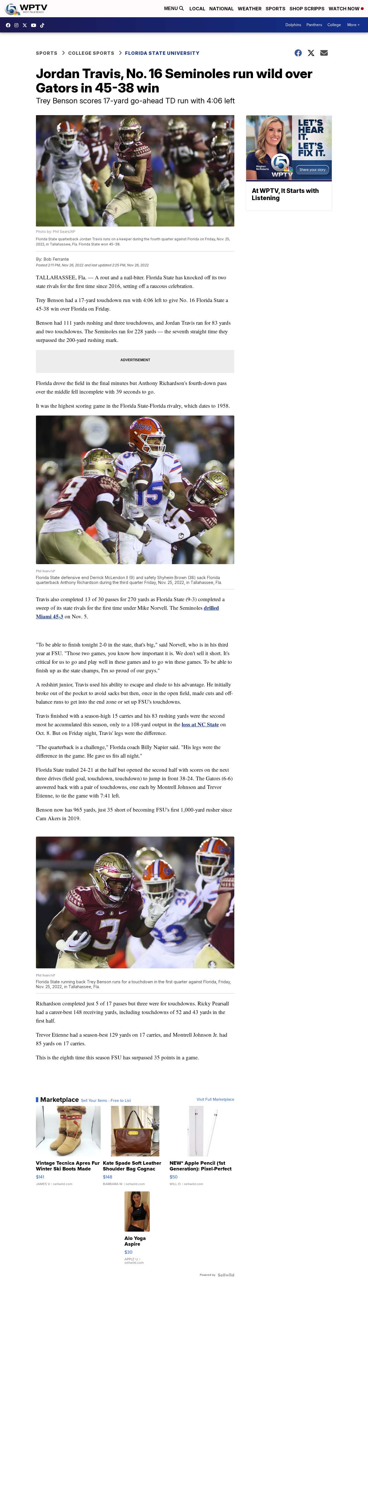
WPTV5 (9, 25)
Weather (250, 8)
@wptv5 (43, 25)
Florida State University (162, 53)
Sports (275, 8)
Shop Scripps (307, 8)
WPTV (26, 25)
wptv (17, 25)
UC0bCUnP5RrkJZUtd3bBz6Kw (35, 25)
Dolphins (293, 25)
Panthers (314, 25)
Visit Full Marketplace (215, 1100)
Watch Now (345, 8)
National (221, 8)
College (334, 25)
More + (353, 25)
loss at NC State (200, 724)
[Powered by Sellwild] (226, 1275)
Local (197, 8)
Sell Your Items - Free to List (106, 1101)
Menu (171, 8)
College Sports (91, 53)
